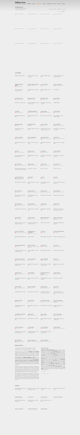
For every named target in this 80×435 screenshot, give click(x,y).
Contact (59, 3)
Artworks (29, 3)
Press (55, 3)
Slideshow (58, 11)
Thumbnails (63, 11)
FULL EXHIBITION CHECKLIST (45, 373)
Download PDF (43, 371)
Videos (44, 3)
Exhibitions (39, 3)
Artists (34, 3)
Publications (49, 3)
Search (63, 3)
